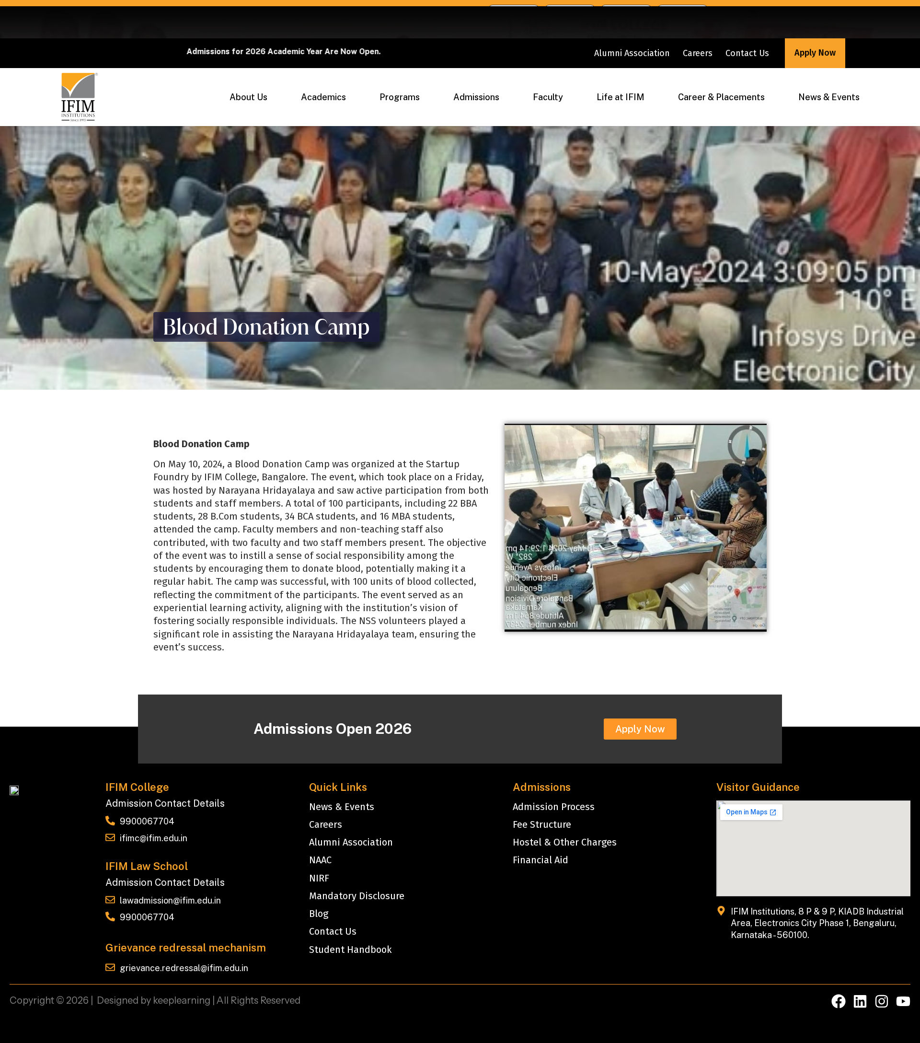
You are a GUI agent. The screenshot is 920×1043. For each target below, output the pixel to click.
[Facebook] (838, 1001)
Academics (323, 97)
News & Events (829, 97)
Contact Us (747, 53)
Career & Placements (721, 97)
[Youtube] (903, 1001)
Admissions (476, 97)
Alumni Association (632, 53)
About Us (248, 97)
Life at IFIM (620, 97)
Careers (698, 53)
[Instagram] (881, 1001)
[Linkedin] (860, 1001)
